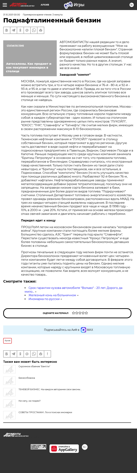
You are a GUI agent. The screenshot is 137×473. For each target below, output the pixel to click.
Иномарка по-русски (44, 299)
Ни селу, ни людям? (30, 400)
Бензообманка (27, 378)
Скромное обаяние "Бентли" (34, 366)
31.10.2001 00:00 (11, 14)
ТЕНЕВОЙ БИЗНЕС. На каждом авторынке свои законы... (50, 389)
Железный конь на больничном (52, 295)
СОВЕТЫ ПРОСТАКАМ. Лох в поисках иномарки (45, 412)
